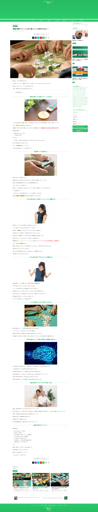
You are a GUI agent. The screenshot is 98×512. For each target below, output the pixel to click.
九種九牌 (85, 97)
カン (74, 91)
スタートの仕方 (78, 91)
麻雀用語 (49, 20)
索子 (78, 104)
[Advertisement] (49, 12)
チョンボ (83, 91)
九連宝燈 (74, 99)
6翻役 (84, 88)
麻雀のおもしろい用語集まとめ (77, 40)
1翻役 (74, 88)
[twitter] (33, 38)
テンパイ (77, 93)
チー (74, 93)
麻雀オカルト (73, 20)
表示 (21, 92)
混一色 (80, 102)
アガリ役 (32, 20)
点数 (83, 102)
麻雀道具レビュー (65, 20)
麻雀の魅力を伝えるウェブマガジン (49, 507)
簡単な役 (74, 104)
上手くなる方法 (80, 97)
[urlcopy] (48, 38)
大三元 (86, 99)
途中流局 (84, 104)
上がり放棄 (75, 97)
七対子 (83, 95)
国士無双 (81, 99)
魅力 (74, 106)
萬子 (81, 104)
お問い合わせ (82, 20)
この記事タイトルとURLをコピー (41, 34)
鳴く (76, 106)
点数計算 (40, 20)
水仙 (76, 102)
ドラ (81, 93)
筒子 (86, 102)
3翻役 (81, 88)
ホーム (16, 20)
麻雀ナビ (49, 3)
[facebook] (36, 38)
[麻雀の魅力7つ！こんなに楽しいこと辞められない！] (38, 38)
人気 (78, 99)
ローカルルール (78, 95)
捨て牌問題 (57, 20)
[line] (43, 38)
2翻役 (77, 88)
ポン (74, 95)
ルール (24, 20)
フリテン (84, 93)
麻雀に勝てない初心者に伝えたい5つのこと (22, 487)
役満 (74, 102)
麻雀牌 (80, 106)
